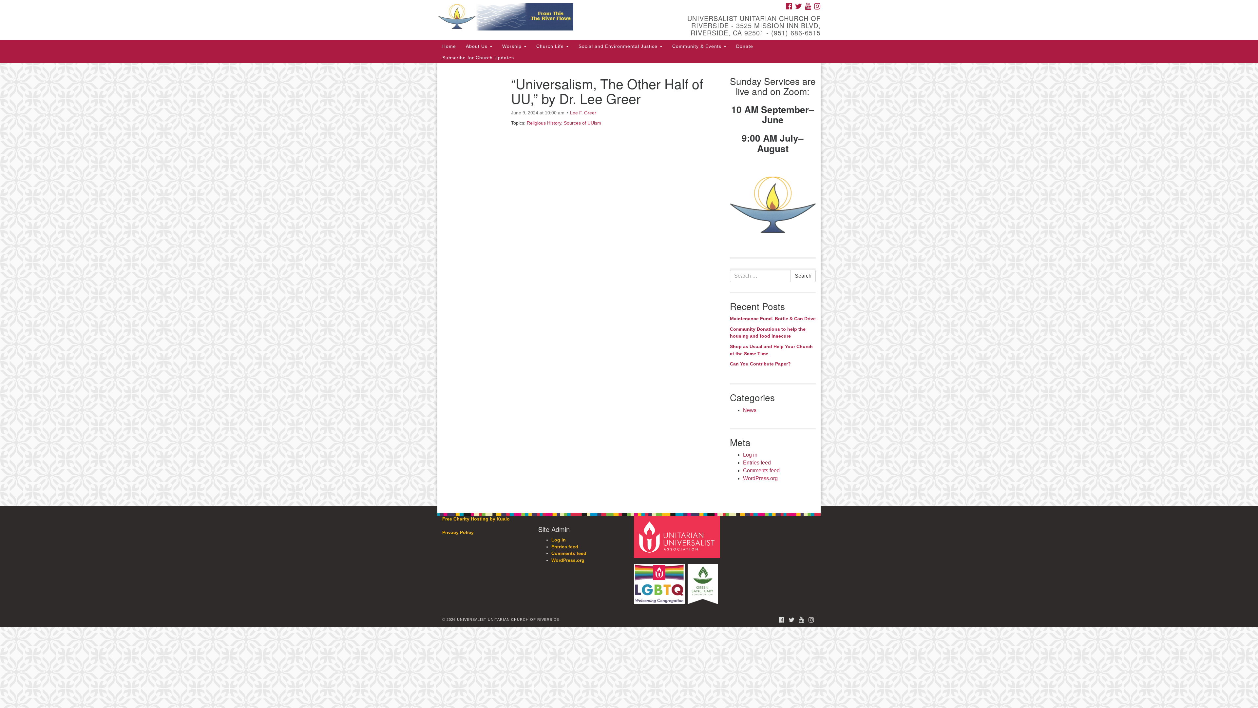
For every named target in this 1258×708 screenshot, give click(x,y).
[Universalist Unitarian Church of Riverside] (549, 18)
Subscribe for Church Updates (478, 57)
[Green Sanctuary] (703, 580)
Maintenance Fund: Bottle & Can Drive (773, 318)
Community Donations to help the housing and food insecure (768, 332)
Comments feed (761, 470)
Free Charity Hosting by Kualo (476, 519)
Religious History (544, 123)
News (749, 410)
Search (803, 276)
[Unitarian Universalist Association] (678, 536)
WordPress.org (760, 478)
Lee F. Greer (583, 112)
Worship (512, 46)
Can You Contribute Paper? (760, 363)
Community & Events (697, 46)
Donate (744, 46)
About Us (477, 46)
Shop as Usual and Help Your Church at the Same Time (771, 350)
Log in (750, 455)
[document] (629, 284)
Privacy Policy (458, 532)
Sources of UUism (582, 123)
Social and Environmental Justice (619, 46)
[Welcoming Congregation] (660, 580)
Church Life (550, 46)
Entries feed (757, 462)
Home (449, 46)
